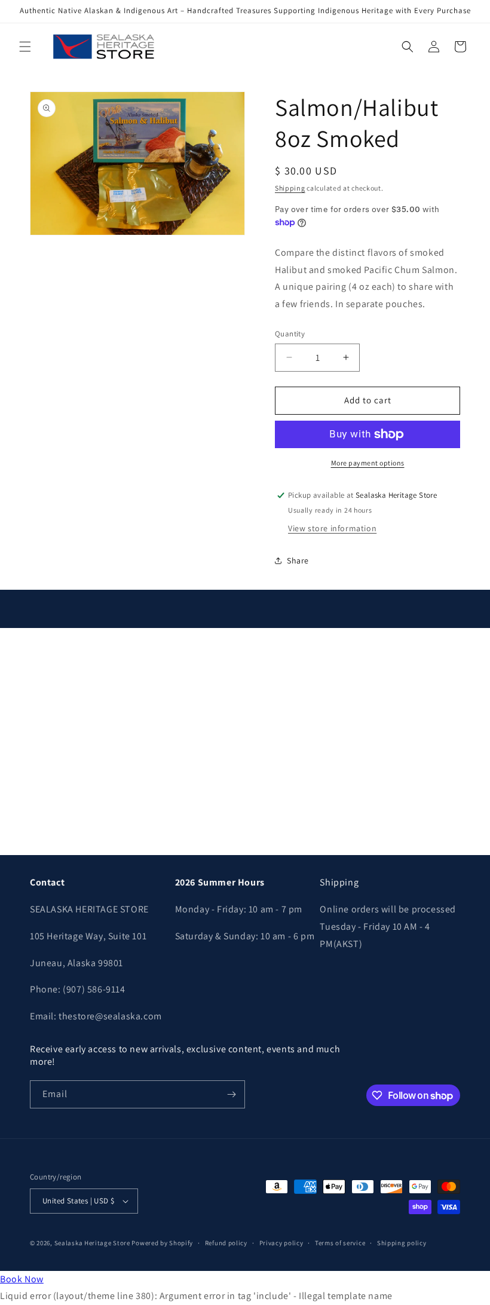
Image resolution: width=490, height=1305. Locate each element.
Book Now (22, 1279)
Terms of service (340, 1243)
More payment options (368, 462)
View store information (332, 528)
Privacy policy (281, 1243)
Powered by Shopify (162, 1243)
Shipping (290, 187)
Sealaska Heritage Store (92, 1243)
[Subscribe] (231, 1094)
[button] (25, 46)
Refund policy (226, 1243)
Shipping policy (402, 1243)
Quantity (290, 334)
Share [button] (298, 560)
